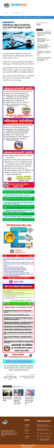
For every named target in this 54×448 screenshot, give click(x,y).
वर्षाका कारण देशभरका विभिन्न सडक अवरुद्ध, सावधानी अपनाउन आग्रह (44, 59)
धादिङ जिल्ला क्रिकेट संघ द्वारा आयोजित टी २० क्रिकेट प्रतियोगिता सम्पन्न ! (10, 378)
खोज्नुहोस (38, 24)
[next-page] (5, 407)
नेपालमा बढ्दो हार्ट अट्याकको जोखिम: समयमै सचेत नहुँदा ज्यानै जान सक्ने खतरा (29, 400)
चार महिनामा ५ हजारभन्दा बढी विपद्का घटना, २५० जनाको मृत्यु (44, 53)
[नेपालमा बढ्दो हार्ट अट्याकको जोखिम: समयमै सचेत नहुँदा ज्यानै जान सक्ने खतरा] (30, 392)
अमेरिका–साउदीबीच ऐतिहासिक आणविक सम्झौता (7, 398)
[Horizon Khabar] (27, 5)
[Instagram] (26, 11)
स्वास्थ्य (13, 22)
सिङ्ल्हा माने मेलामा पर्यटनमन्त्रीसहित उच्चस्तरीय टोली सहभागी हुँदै (43, 40)
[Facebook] (23, 11)
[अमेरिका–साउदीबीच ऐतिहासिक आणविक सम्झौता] (7, 392)
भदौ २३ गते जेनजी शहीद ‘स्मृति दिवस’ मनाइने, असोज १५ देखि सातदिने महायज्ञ (44, 34)
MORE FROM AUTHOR (17, 386)
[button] (50, 17)
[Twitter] (23, 14)
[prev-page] (3, 407)
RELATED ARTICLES (7, 386)
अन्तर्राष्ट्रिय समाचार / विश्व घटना (7, 22)
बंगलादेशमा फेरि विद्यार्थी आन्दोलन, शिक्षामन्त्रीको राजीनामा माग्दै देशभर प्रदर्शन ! (18, 400)
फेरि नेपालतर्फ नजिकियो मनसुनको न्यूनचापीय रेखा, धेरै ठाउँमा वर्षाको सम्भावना (43, 46)
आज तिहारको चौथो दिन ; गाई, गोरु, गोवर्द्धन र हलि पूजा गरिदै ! (27, 377)
